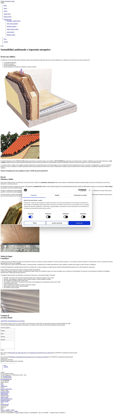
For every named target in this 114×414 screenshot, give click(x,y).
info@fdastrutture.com (13, 321)
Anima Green (7, 14)
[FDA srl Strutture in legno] (8, 1)
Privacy (2, 410)
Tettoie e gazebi (4, 401)
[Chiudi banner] (89, 190)
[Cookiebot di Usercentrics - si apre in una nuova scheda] (79, 190)
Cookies (8, 410)
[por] (2, 45)
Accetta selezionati (57, 223)
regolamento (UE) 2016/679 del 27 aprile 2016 (41, 352)
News (5, 39)
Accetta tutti (79, 223)
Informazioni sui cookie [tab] (80, 195)
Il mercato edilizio (5, 391)
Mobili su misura (11, 34)
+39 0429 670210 (6, 376)
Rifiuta (35, 223)
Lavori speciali (10, 32)
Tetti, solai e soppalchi (12, 23)
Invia (5, 365)
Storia (2, 384)
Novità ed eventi (5, 404)
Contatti (6, 41)
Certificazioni (4, 386)
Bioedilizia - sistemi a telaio (13, 21)
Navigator (22, 321)
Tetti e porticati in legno (6, 398)
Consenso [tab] (34, 195)
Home (5, 5)
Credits (16, 411)
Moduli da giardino (11, 26)
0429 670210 (4, 321)
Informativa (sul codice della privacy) (18, 352)
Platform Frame (4, 393)
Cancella (6, 366)
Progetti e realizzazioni (6, 389)
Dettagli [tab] (57, 195)
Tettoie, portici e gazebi (12, 29)
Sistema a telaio (7, 16)
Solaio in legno (4, 394)
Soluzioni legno (7, 19)
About (5, 8)
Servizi (5, 11)
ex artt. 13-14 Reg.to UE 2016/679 (39, 357)
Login (12, 410)
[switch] (48, 217)
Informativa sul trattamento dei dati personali (20, 357)
